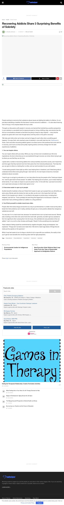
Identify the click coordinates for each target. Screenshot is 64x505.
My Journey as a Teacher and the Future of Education (20, 406)
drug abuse (9, 238)
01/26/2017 (21, 32)
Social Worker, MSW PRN (10, 319)
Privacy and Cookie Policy (27, 503)
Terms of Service (6, 498)
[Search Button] (61, 2)
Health (7, 19)
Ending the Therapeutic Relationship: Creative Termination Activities (21, 384)
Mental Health (13, 19)
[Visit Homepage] (32, 2)
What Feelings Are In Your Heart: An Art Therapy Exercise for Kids (23, 390)
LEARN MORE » (6, 487)
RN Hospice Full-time (9, 311)
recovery (33, 238)
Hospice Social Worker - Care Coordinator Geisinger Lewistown (20, 303)
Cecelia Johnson (11, 32)
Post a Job (46, 327)
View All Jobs (17, 327)
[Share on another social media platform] (60, 78)
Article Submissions (17, 498)
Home (3, 19)
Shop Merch (36, 498)
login (7, 258)
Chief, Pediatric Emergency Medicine (13, 295)
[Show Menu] (3, 2)
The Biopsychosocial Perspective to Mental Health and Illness (21, 401)
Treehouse (54, 140)
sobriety (40, 238)
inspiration (26, 238)
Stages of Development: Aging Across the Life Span (19, 395)
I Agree (39, 503)
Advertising (27, 498)
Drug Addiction (18, 238)
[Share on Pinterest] (57, 78)
